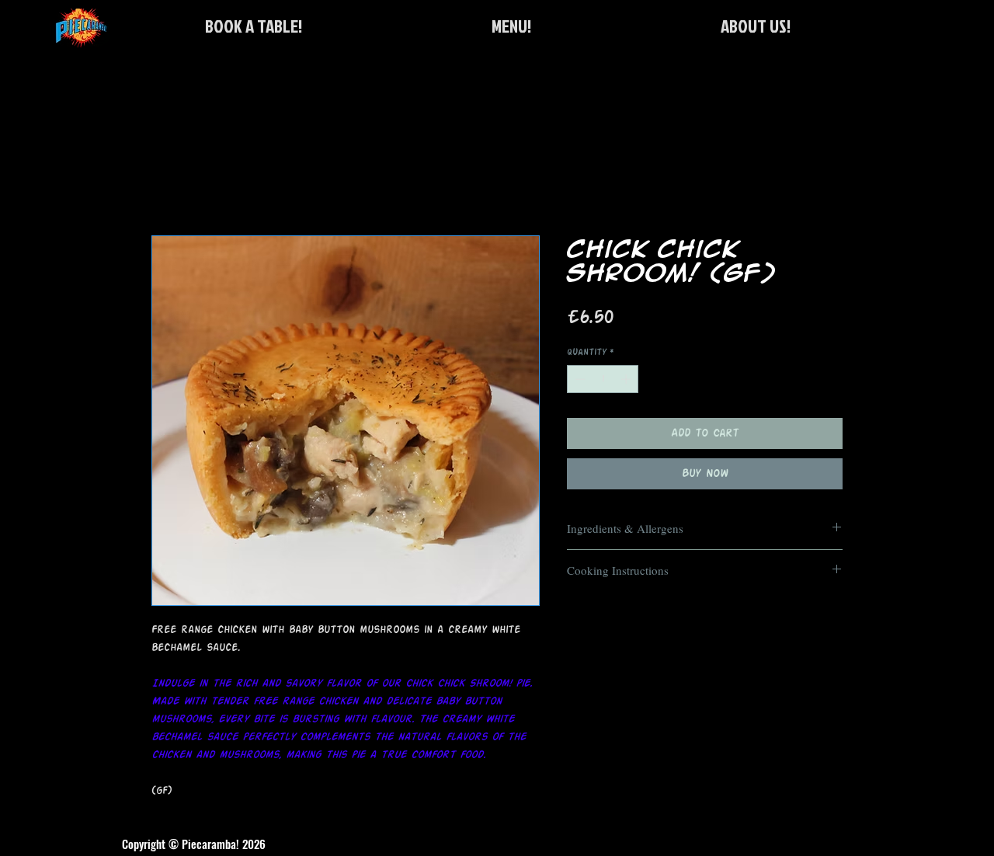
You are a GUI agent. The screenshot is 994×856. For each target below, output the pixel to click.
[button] (253, 26)
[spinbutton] (603, 379)
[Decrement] (578, 379)
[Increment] (627, 379)
